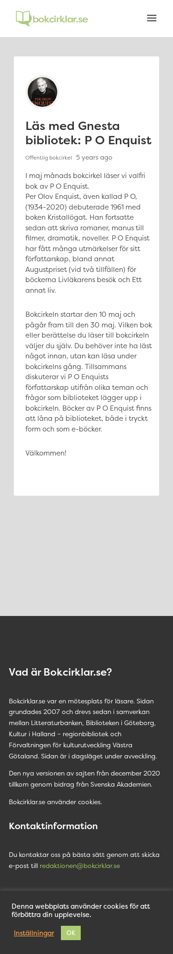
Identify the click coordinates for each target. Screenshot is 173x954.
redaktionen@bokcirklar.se (80, 865)
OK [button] (70, 933)
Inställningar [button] (34, 933)
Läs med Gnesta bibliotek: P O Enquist (88, 132)
